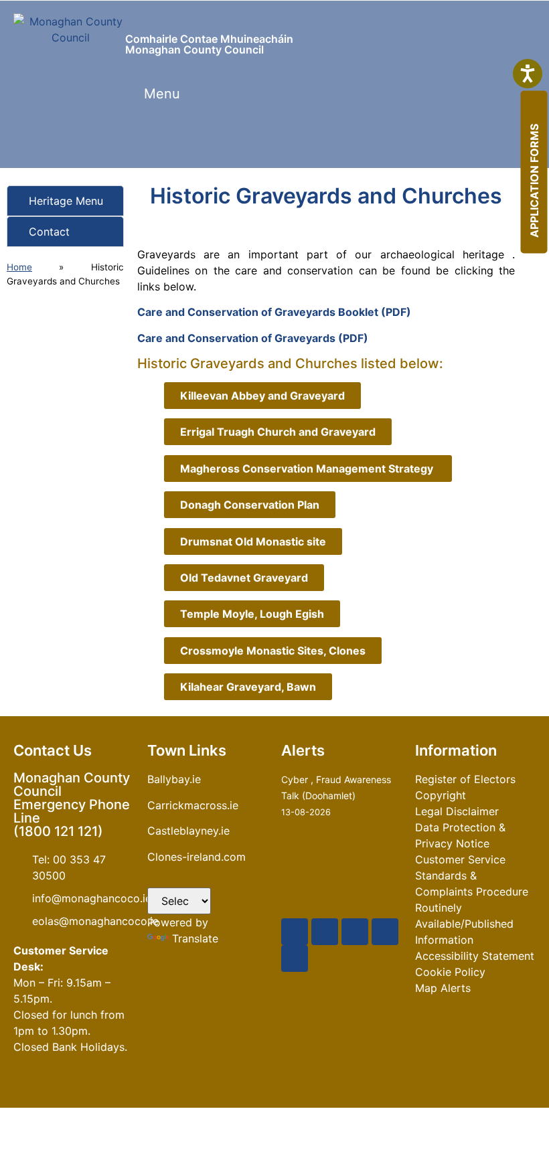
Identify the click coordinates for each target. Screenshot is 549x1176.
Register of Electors (465, 779)
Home (19, 267)
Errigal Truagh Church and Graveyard (278, 431)
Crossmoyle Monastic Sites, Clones (273, 650)
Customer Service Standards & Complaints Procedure (471, 875)
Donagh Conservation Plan (249, 504)
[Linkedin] (294, 958)
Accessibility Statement (474, 955)
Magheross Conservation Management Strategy (308, 468)
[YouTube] (354, 931)
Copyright (440, 795)
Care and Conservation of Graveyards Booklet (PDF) (274, 312)
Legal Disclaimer (457, 811)
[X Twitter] (324, 931)
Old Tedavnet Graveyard (244, 577)
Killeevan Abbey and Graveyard (262, 395)
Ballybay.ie (174, 779)
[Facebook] (294, 931)
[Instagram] (385, 931)
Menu (162, 94)
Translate (195, 938)
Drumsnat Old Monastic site (253, 541)
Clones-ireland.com (196, 856)
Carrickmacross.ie (192, 805)
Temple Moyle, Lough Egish (252, 613)
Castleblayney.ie (188, 830)
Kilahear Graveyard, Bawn (248, 686)
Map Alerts (443, 988)
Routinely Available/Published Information (464, 923)
